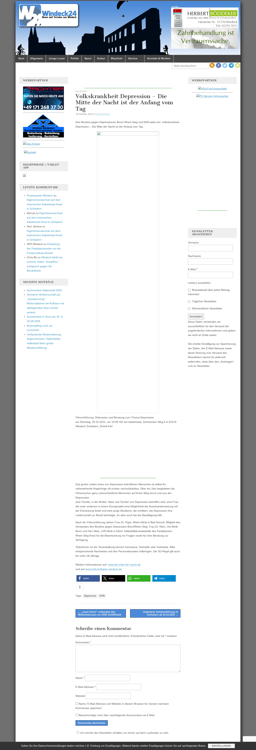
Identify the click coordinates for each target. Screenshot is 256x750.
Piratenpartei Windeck (40, 195)
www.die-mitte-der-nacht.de (124, 564)
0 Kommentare (102, 114)
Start (21, 58)
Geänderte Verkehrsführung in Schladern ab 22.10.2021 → (160, 613)
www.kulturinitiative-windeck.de (103, 569)
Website (80, 695)
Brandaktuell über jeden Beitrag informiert (209, 292)
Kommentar (83, 642)
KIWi (102, 596)
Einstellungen (221, 746)
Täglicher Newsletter (203, 301)
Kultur (101, 58)
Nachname (194, 255)
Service (133, 58)
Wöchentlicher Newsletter (206, 308)
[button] (88, 578)
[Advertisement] (128, 82)
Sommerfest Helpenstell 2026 (44, 290)
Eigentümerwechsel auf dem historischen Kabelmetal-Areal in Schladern (44, 204)
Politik (75, 58)
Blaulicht (116, 58)
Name (80, 677)
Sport (88, 58)
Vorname (193, 242)
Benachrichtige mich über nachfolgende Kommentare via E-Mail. (117, 715)
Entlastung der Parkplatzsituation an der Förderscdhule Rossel (44, 248)
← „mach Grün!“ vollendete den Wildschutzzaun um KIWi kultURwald (99, 613)
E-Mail (192, 269)
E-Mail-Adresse (85, 686)
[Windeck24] (128, 28)
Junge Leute (57, 58)
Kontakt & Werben (159, 58)
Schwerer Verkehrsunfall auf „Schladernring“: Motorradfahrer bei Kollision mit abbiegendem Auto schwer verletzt (45, 303)
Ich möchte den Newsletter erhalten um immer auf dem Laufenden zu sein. (124, 732)
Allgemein (36, 58)
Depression (90, 596)
